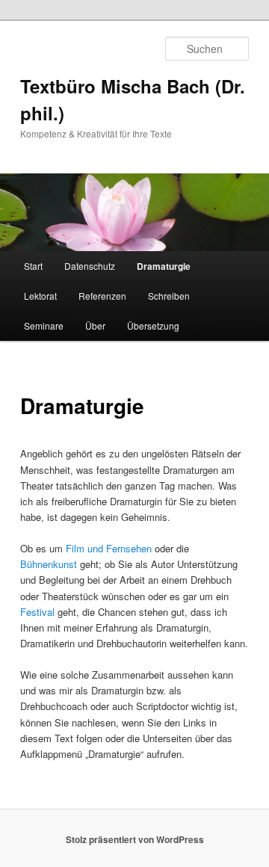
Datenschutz (89, 265)
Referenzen (102, 295)
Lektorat (40, 295)
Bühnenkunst (48, 564)
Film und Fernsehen (109, 548)
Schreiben (169, 295)
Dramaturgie (164, 266)
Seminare (44, 325)
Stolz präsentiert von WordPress (135, 839)
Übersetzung (153, 325)
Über (95, 325)
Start (33, 265)
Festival (37, 612)
